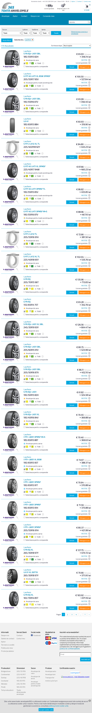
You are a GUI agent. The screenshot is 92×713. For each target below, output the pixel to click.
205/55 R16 (21, 671)
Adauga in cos (85, 67)
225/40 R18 (21, 678)
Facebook (37, 635)
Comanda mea (48, 16)
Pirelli (3, 687)
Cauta (56, 33)
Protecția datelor (7, 651)
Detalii (72, 67)
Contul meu (87, 1)
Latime (25, 29)
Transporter (49, 678)
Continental (5, 674)
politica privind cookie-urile (58, 706)
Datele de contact (7, 638)
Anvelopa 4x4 (50, 674)
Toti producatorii (7, 690)
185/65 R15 (21, 687)
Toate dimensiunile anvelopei (21, 692)
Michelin (4, 684)
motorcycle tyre (51, 681)
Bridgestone (5, 671)
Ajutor (73, 1)
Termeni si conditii (7, 645)
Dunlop (3, 678)
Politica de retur (7, 648)
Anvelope (5, 16)
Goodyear (4, 681)
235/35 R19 (21, 684)
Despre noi (35, 16)
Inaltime (35, 29)
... (80, 614)
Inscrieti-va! (85, 659)
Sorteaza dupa (56, 46)
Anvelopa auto (50, 671)
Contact (79, 1)
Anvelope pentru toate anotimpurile (35, 684)
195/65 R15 (21, 681)
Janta (43, 29)
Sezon (4, 29)
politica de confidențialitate (70, 649)
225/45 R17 (21, 674)
